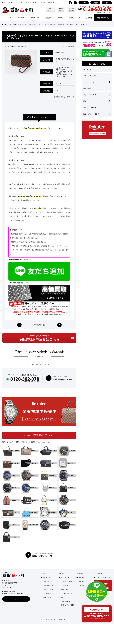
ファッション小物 (89, 75)
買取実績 (48, 18)
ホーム (45, 574)
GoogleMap (16, 599)
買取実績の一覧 (39, 325)
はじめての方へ (48, 577)
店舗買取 (107, 3)
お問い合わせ (47, 597)
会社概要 (99, 574)
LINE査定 (84, 3)
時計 (85, 101)
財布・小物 (87, 88)
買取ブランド (22, 18)
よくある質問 (88, 18)
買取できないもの (74, 18)
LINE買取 (82, 585)
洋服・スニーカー (89, 107)
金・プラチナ (88, 69)
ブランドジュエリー (90, 95)
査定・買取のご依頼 (103, 18)
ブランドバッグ (88, 82)
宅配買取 (95, 3)
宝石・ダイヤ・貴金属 (91, 114)
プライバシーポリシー (103, 577)
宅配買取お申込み (97, 610)
